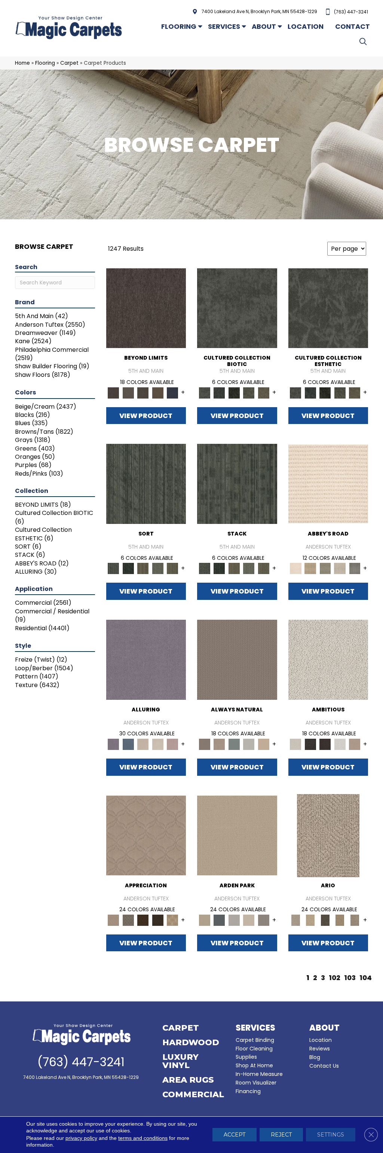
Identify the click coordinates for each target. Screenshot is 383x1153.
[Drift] (249, 919)
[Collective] (234, 392)
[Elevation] (143, 392)
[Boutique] (263, 744)
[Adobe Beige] (328, 835)
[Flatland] (172, 392)
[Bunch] (128, 568)
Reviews (319, 1048)
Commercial (193, 1095)
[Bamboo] (310, 568)
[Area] (146, 307)
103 (350, 978)
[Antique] (310, 919)
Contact (352, 26)
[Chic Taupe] (340, 568)
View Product (145, 415)
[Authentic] (237, 835)
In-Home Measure (259, 1074)
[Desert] (128, 392)
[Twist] (172, 568)
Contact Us (324, 1066)
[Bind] (146, 483)
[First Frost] (340, 744)
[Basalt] (143, 744)
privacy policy (81, 1138)
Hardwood (190, 1042)
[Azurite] (128, 744)
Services (224, 26)
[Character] (219, 392)
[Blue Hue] (219, 919)
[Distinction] (263, 392)
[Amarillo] (146, 835)
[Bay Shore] (340, 919)
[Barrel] (237, 659)
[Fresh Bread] (355, 744)
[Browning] (157, 919)
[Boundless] (325, 568)
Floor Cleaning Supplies (254, 1053)
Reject (281, 1135)
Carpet (69, 63)
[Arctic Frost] (128, 919)
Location (306, 26)
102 (334, 978)
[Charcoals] (310, 744)
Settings (330, 1135)
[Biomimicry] (237, 307)
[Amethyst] (146, 659)
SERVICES (255, 1028)
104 (365, 978)
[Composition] (249, 392)
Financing (248, 1091)
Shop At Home (254, 1065)
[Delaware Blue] (355, 568)
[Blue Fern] (234, 744)
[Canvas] (328, 659)
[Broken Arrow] (355, 919)
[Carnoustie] (172, 919)
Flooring (178, 26)
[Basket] (219, 744)
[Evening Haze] (263, 919)
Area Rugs (188, 1080)
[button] (364, 41)
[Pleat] (157, 568)
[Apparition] (325, 919)
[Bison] (143, 919)
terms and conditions (143, 1138)
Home (22, 63)
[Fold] (143, 568)
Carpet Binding (255, 1040)
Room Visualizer (256, 1082)
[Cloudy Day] (234, 919)
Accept (234, 1135)
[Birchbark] (157, 744)
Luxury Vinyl (180, 1061)
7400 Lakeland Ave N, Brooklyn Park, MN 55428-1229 (259, 11)
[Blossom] (172, 744)
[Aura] (328, 483)
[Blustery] (249, 744)
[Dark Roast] (325, 744)
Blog (314, 1057)
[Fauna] (157, 392)
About (264, 26)
